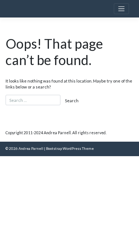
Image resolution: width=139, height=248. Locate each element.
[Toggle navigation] (121, 8)
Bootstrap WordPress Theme (70, 148)
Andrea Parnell (31, 148)
